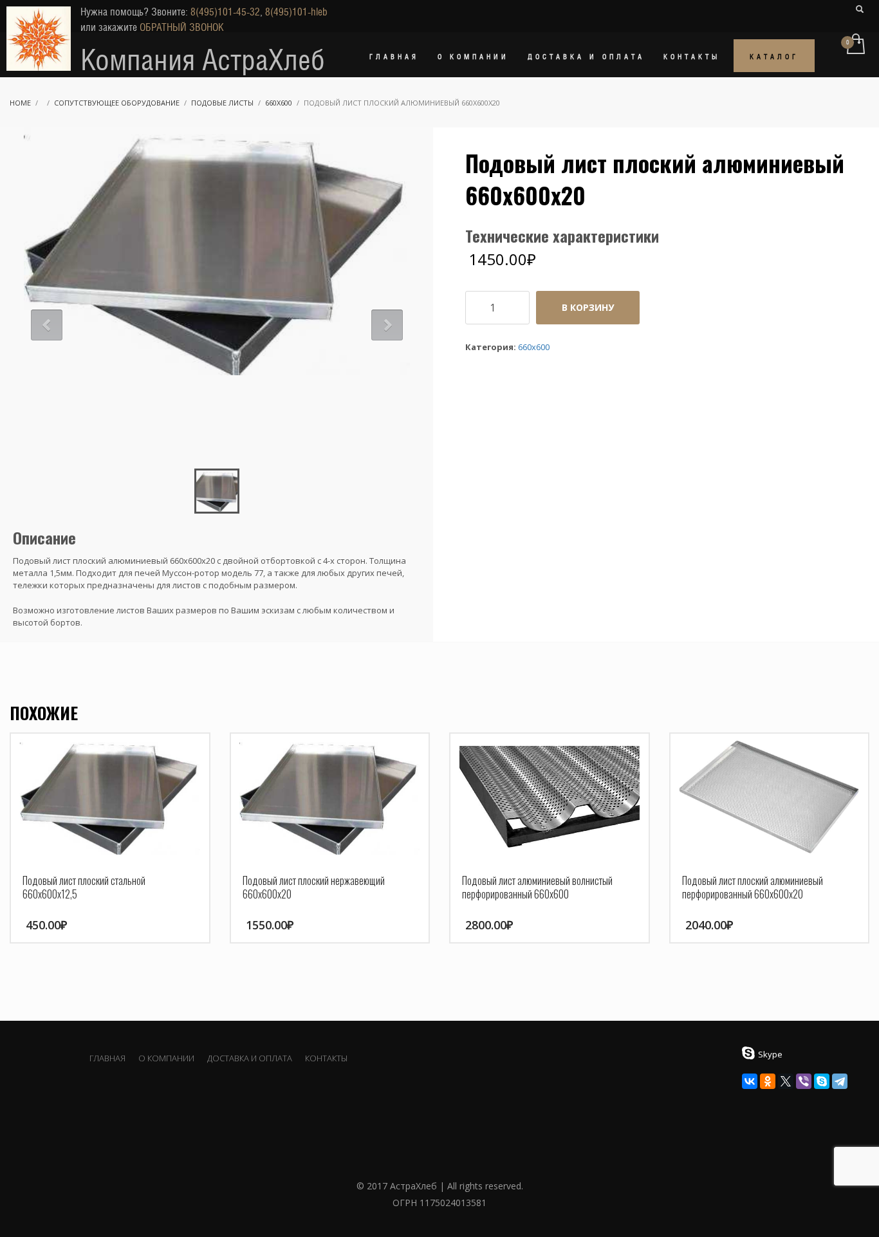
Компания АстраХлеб (202, 60)
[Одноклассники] (767, 1081)
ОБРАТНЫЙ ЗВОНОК (182, 27)
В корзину (588, 307)
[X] (785, 1081)
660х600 (278, 102)
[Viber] (803, 1081)
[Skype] (821, 1081)
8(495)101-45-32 (225, 12)
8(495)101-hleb (296, 12)
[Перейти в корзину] (854, 45)
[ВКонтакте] (749, 1081)
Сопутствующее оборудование (117, 102)
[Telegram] (839, 1081)
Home (20, 102)
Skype (770, 1054)
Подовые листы (222, 102)
